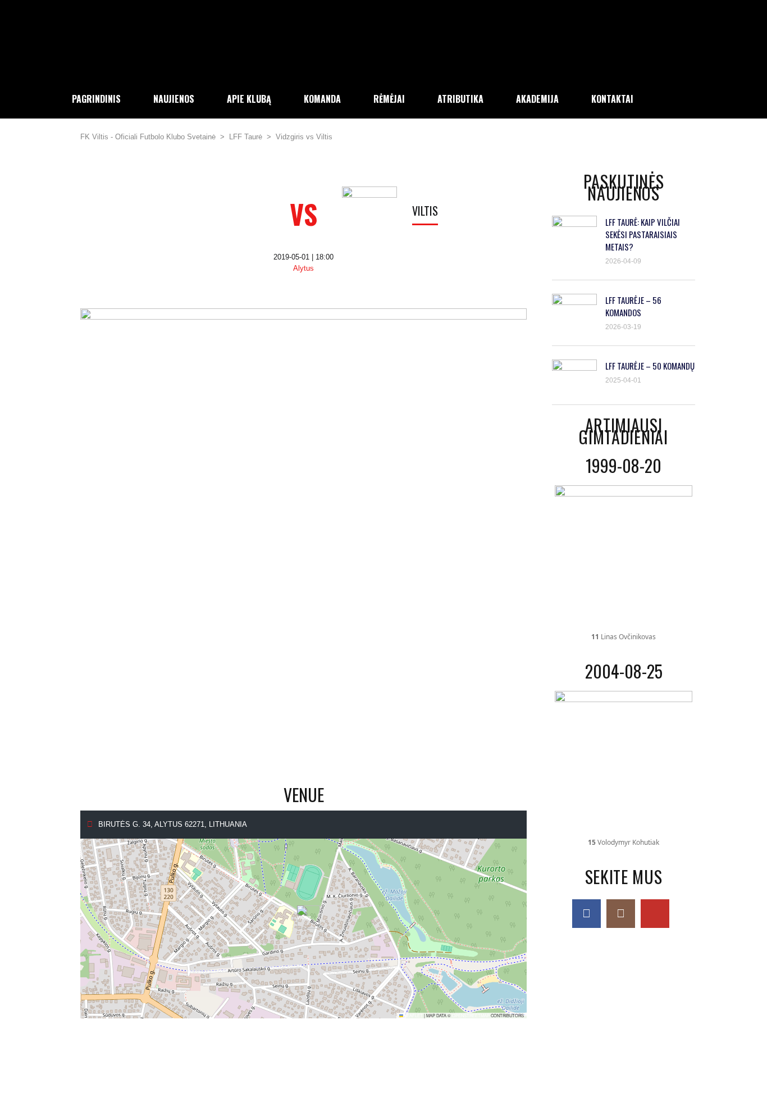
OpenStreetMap (471, 1015)
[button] (304, 916)
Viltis (425, 210)
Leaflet (413, 1015)
